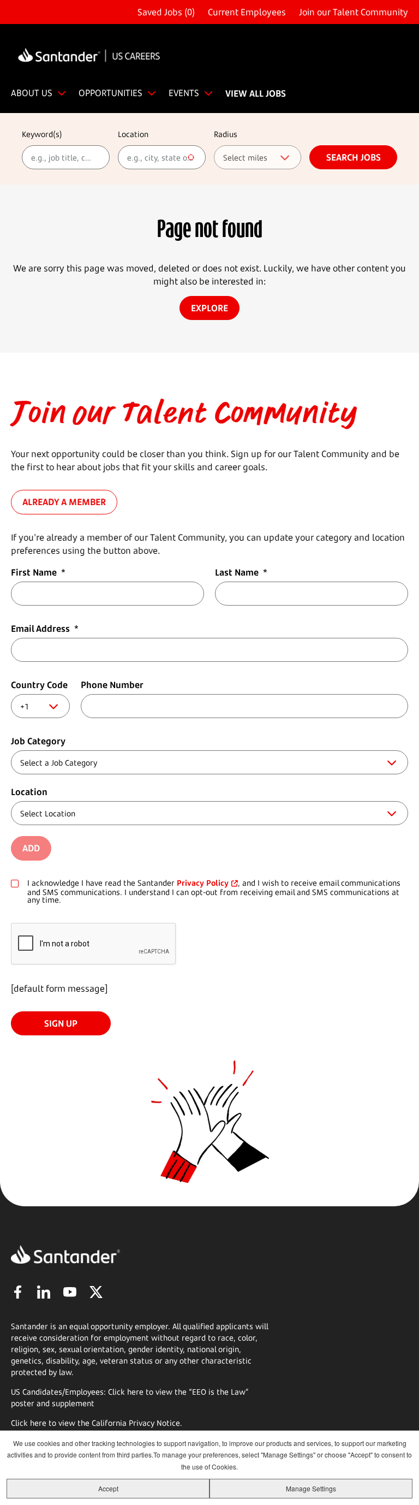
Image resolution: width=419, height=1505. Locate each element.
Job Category (38, 741)
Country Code (39, 685)
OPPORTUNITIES (110, 93)
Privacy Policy (203, 883)
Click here (28, 1423)
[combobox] (162, 157)
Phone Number (112, 685)
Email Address (45, 629)
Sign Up (60, 1023)
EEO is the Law (219, 1392)
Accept (108, 1488)
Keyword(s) (42, 134)
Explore (209, 308)
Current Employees (247, 12)
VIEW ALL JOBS (255, 93)
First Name (38, 572)
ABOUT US (31, 93)
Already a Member (64, 502)
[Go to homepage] (89, 56)
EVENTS (184, 93)
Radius (225, 134)
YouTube (69, 1292)
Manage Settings (311, 1488)
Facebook (17, 1292)
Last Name (241, 572)
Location (133, 134)
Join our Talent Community (353, 12)
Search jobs (353, 157)
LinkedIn (43, 1292)
